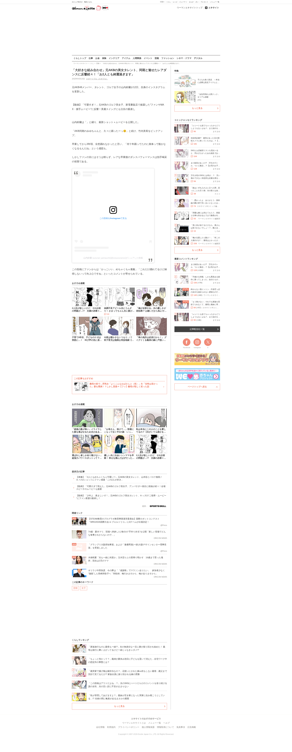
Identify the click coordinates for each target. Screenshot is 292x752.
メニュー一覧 (214, 2)
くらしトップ (79, 58)
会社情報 (100, 727)
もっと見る (119, 706)
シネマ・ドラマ (184, 58)
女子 (84, 588)
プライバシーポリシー (128, 727)
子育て (162, 2)
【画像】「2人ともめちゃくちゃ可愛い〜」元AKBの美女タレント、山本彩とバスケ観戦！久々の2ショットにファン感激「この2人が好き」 (119, 478)
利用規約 (111, 727)
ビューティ (183, 2)
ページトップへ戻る (197, 386)
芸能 (157, 58)
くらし (168, 2)
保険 (104, 58)
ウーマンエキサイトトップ (189, 7)
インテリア (114, 58)
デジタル (198, 58)
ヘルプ (166, 723)
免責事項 (180, 727)
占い (197, 2)
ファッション (167, 58)
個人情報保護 (148, 727)
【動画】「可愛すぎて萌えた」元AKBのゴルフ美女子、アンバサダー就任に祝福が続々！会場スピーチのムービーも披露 (120, 487)
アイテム (126, 58)
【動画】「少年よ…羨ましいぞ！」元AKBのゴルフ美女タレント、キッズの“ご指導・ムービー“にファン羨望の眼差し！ (121, 496)
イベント (148, 58)
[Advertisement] (146, 33)
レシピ (175, 2)
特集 (176, 71)
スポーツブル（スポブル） (97, 79)
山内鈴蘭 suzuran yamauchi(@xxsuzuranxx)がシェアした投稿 (113, 258)
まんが (191, 2)
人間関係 (137, 58)
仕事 (91, 58)
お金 (97, 58)
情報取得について (165, 727)
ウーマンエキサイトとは (134, 723)
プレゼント (204, 2)
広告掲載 (191, 727)
